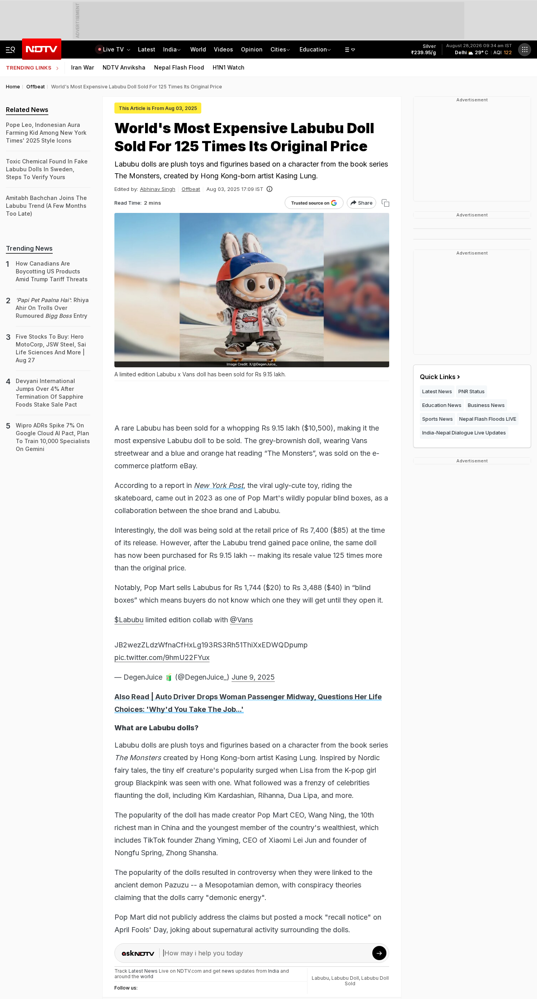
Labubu (320, 978)
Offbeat (191, 189)
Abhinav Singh (157, 189)
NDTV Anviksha (124, 67)
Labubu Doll (345, 978)
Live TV (114, 49)
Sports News (437, 419)
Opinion (252, 49)
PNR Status (471, 391)
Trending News (29, 248)
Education (313, 49)
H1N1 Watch (229, 67)
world (146, 976)
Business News (486, 405)
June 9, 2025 (253, 677)
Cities (278, 49)
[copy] (385, 203)
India (170, 49)
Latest (146, 49)
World (198, 49)
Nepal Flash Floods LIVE (487, 419)
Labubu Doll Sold (367, 980)
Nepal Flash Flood (179, 67)
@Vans (241, 620)
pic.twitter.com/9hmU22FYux (162, 657)
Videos (223, 49)
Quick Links (438, 377)
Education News (442, 405)
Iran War (82, 67)
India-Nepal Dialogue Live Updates (464, 432)
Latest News (437, 391)
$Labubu (128, 620)
